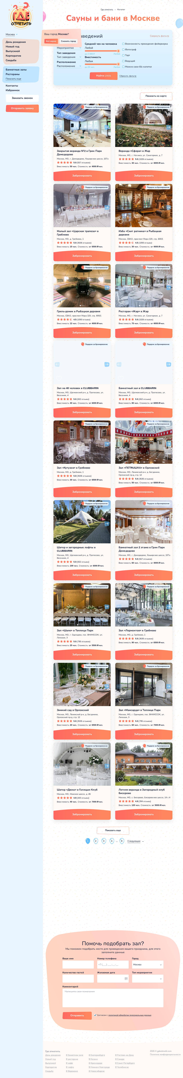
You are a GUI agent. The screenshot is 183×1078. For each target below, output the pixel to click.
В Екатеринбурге (97, 1055)
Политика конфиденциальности (165, 1054)
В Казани (93, 1059)
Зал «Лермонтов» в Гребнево (137, 630)
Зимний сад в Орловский (73, 710)
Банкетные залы (16, 69)
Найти (103, 75)
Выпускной (13, 51)
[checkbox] (145, 44)
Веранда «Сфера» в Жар (134, 151)
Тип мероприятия (142, 972)
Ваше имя (67, 958)
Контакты (12, 85)
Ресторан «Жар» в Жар (134, 311)
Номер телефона (106, 958)
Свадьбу (49, 1071)
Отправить (77, 1015)
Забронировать (82, 175)
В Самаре (119, 1059)
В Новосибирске (97, 1071)
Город (135, 958)
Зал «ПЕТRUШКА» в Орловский (139, 467)
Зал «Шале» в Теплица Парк (75, 630)
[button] (57, 127)
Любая (89, 61)
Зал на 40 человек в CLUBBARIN (78, 388)
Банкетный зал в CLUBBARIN (137, 388)
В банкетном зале (74, 1055)
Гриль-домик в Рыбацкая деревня (78, 311)
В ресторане (72, 1059)
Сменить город (68, 41)
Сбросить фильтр (128, 76)
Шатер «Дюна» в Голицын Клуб (77, 789)
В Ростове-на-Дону (124, 1055)
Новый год (12, 46)
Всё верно (51, 41)
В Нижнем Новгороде (99, 1067)
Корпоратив (13, 55)
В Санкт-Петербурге (125, 1063)
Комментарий (70, 986)
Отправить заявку (22, 108)
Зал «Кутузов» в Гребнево (73, 467)
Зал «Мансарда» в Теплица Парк (140, 710)
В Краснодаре (95, 1063)
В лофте (70, 1067)
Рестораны (13, 74)
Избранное (13, 90)
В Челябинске (122, 1067)
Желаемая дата (106, 972)
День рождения (16, 42)
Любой (89, 47)
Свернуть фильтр (159, 36)
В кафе (69, 1063)
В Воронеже (72, 1071)
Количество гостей (73, 972)
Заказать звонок (22, 98)
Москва (10, 34)
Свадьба (11, 60)
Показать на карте (156, 96)
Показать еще (13, 78)
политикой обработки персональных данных (129, 1015)
